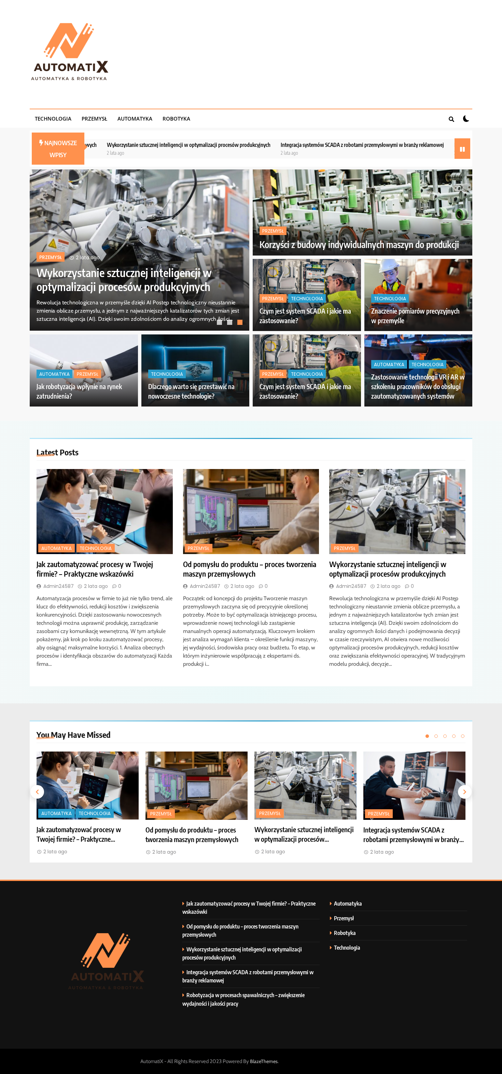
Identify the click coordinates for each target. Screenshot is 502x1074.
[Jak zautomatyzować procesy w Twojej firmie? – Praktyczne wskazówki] (105, 511)
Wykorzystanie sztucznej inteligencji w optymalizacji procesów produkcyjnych (113, 144)
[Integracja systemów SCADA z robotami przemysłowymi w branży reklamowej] (414, 786)
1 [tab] (220, 323)
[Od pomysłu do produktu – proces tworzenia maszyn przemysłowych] (251, 511)
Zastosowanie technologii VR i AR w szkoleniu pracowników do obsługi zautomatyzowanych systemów (418, 386)
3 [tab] (240, 323)
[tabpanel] (139, 250)
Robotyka (176, 118)
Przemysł (94, 118)
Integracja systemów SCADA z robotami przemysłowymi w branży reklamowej (286, 144)
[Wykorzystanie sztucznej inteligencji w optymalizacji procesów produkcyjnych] (397, 511)
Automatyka (134, 118)
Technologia (53, 118)
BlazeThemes (264, 1061)
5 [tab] (462, 736)
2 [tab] (230, 323)
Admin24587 (58, 586)
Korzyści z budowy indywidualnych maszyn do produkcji (359, 244)
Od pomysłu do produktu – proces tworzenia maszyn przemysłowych (249, 568)
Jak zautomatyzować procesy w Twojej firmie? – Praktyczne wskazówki (123, 279)
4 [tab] (454, 736)
